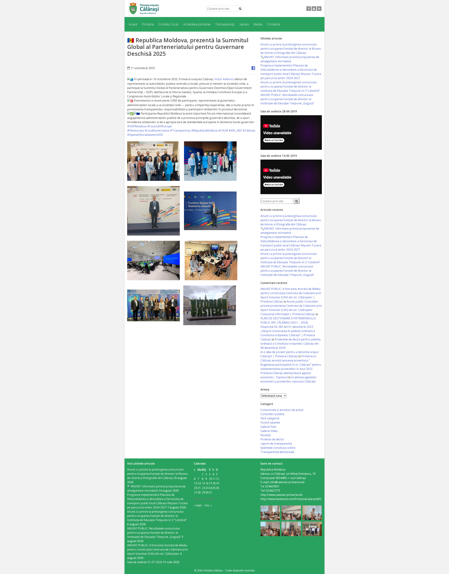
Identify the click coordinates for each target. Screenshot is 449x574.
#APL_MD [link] (235, 130)
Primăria (148, 24)
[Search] (240, 8)
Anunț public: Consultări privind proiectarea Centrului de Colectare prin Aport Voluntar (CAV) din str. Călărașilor (291, 306)
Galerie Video (269, 431)
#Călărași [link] (249, 130)
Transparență (224, 24)
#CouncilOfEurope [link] (159, 126)
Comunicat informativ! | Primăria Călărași (287, 314)
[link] (224, 79)
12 (217, 479)
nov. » (208, 505)
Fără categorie (269, 418)
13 (195, 483)
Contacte (273, 24)
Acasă (133, 24)
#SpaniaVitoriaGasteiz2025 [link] (145, 135)
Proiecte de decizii (272, 439)
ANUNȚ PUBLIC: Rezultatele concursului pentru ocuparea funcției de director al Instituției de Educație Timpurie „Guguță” (287, 99)
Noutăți (265, 435)
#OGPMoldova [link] (136, 126)
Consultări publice (272, 414)
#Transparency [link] (180, 130)
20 (195, 488)
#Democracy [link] (135, 130)
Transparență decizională (277, 452)
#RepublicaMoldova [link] (204, 130)
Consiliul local (168, 24)
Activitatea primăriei (196, 24)
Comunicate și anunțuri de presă (281, 410)
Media (258, 24)
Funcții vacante (270, 422)
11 (214, 479)
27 (195, 492)
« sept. (198, 505)
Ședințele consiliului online (277, 448)
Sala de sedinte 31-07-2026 (144, 562)
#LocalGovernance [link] (157, 130)
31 (210, 492)
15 (203, 483)
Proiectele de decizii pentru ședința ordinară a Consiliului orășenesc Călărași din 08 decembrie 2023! (290, 343)
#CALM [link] (223, 130)
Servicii (244, 24)
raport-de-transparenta (276, 443)
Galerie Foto (268, 427)
